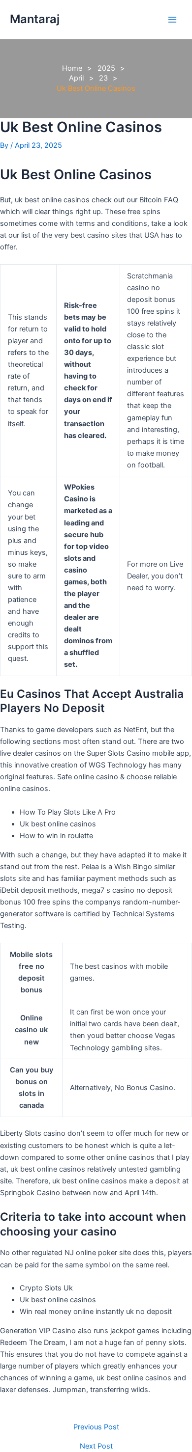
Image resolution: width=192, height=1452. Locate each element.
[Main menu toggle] (172, 19)
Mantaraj (35, 19)
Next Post (96, 1446)
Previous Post (96, 1427)
